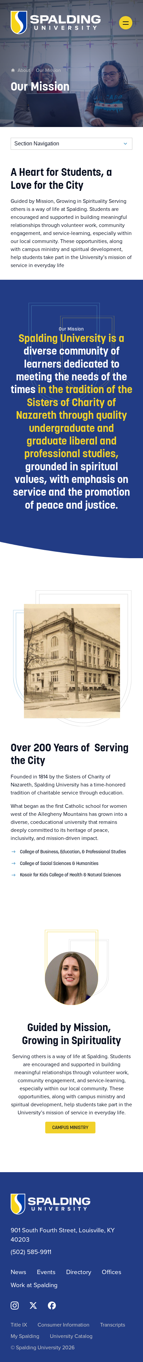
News (18, 1271)
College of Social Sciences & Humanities (59, 863)
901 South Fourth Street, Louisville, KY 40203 (63, 1234)
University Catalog (71, 1336)
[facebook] (52, 1305)
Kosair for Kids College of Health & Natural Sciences (70, 875)
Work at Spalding (34, 1284)
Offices (111, 1271)
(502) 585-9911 (31, 1251)
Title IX (19, 1324)
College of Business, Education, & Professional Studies (73, 852)
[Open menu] (125, 22)
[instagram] (15, 1305)
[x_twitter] (33, 1305)
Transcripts (112, 1324)
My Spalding (25, 1336)
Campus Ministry (70, 1127)
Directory (78, 1271)
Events (46, 1271)
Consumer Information (63, 1324)
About (24, 70)
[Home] (56, 21)
